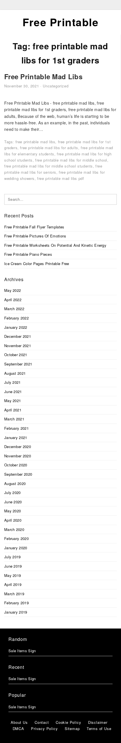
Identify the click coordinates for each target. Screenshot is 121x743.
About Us (19, 722)
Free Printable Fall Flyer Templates (34, 227)
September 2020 (18, 474)
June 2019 (13, 566)
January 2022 (15, 327)
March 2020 (14, 529)
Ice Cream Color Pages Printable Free (36, 263)
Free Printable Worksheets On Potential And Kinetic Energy (55, 245)
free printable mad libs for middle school (71, 160)
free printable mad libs (35, 141)
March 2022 (14, 308)
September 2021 (18, 364)
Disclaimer (97, 722)
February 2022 (16, 318)
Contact (42, 722)
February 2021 (16, 428)
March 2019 (14, 593)
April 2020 (12, 520)
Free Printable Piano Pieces (28, 254)
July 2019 (12, 556)
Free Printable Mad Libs (43, 76)
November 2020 (17, 455)
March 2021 (14, 419)
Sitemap (72, 728)
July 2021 (12, 382)
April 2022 (12, 299)
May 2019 (12, 575)
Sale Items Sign (22, 650)
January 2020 (15, 547)
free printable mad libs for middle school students (48, 166)
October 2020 (15, 465)
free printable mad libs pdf (60, 178)
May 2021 (12, 400)
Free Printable (60, 22)
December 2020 (17, 446)
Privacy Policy (44, 728)
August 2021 (15, 373)
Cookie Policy (68, 722)
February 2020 (16, 538)
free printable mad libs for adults (49, 147)
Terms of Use (99, 728)
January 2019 (15, 612)
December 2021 (17, 336)
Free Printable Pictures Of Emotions (35, 236)
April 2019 (12, 584)
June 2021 (13, 391)
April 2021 (12, 410)
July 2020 (12, 492)
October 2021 (15, 354)
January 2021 (15, 437)
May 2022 (12, 290)
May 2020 (12, 510)
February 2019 (16, 602)
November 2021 (17, 345)
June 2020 (13, 501)
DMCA (18, 728)
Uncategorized (55, 86)
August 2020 (15, 483)
